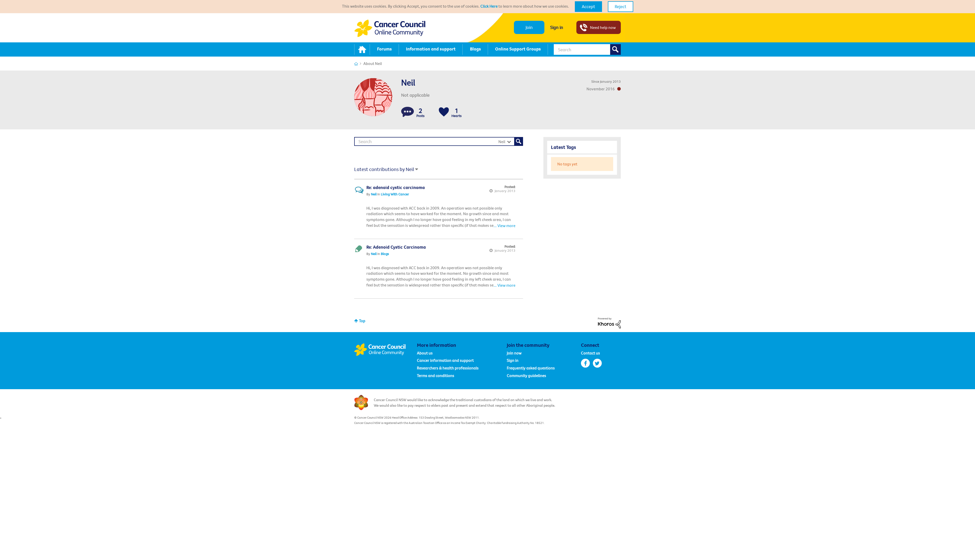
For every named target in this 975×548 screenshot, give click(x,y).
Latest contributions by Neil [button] (384, 169)
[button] (588, 6)
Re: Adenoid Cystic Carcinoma (396, 247)
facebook (585, 363)
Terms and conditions (435, 375)
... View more (504, 225)
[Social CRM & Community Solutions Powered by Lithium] (609, 322)
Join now (514, 352)
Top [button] (362, 320)
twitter (597, 363)
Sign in (556, 27)
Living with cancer (395, 194)
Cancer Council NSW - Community (389, 28)
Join (529, 27)
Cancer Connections (356, 64)
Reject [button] (620, 6)
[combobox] (587, 49)
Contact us (590, 352)
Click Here (489, 6)
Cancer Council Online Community (385, 349)
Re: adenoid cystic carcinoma (395, 187)
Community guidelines (526, 375)
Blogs (385, 253)
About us (425, 352)
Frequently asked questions (531, 367)
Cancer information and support (445, 360)
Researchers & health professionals (448, 367)
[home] (362, 49)
